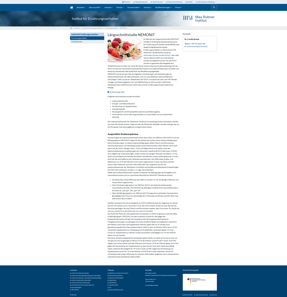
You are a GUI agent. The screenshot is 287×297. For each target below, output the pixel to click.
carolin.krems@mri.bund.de (196, 46)
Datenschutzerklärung (175, 2)
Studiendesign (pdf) (117, 92)
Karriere (147, 7)
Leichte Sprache (157, 2)
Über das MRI (94, 7)
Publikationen (76, 42)
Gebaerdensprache (141, 2)
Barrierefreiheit (188, 295)
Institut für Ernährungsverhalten (84, 34)
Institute (107, 7)
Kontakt (189, 2)
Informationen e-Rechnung (206, 2)
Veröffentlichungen (162, 7)
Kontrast (127, 2)
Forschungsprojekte (79, 38)
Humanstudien (133, 7)
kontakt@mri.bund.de (152, 285)
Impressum (214, 295)
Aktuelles (80, 7)
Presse (177, 7)
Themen (119, 7)
